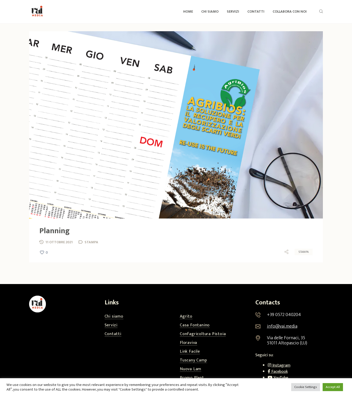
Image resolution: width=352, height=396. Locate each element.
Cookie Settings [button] (305, 387)
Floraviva (188, 343)
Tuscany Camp (193, 360)
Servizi (111, 325)
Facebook (279, 371)
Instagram (280, 365)
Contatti (113, 334)
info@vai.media (282, 326)
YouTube (280, 377)
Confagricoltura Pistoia (203, 334)
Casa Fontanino (195, 325)
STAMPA (303, 251)
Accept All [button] (333, 387)
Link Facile (190, 351)
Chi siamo (114, 316)
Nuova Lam (190, 369)
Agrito (186, 316)
